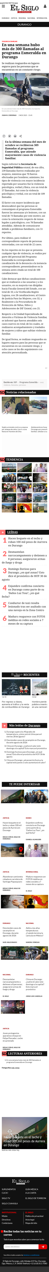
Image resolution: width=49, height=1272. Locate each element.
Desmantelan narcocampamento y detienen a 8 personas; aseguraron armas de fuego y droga (24, 557)
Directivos (6, 1219)
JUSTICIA (14, 18)
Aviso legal (29, 1219)
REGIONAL (22, 18)
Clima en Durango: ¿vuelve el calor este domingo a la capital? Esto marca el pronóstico (26, 747)
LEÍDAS (12, 532)
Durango (24, 24)
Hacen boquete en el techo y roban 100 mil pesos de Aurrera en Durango (27, 542)
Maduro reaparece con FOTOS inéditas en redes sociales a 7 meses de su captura (26, 620)
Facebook (4, 136)
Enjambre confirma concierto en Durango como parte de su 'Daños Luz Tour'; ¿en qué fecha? (23, 591)
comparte (20, 136)
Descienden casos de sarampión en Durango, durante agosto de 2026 (26, 741)
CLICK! (5, 1193)
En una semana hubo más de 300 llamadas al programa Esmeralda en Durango (23, 1061)
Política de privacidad (34, 1216)
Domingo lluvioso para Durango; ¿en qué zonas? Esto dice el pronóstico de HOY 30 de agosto (24, 574)
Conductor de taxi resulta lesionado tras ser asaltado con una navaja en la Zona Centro (27, 606)
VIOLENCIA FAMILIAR (9, 41)
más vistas (15, 1068)
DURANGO (5, 18)
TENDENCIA (14, 459)
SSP (15, 382)
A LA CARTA (30, 1193)
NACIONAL (31, 18)
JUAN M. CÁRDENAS (9, 115)
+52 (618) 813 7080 (38, 1263)
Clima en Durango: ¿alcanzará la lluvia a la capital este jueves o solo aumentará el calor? (26, 761)
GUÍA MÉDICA (31, 1189)
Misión (4, 1216)
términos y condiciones (31, 1255)
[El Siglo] (20, 1187)
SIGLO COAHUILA (10, 1203)
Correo (15, 136)
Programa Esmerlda (28, 382)
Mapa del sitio (31, 1223)
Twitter (9, 136)
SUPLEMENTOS (9, 1189)
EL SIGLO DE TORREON (35, 1198)
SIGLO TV (6, 1198)
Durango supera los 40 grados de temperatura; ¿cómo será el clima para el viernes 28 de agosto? (24, 734)
